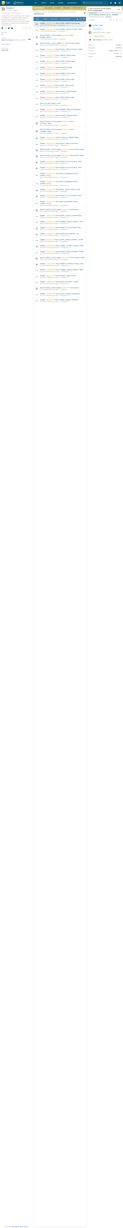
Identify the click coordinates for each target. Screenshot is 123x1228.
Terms (21, 1226)
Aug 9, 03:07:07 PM (49, 205)
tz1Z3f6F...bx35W (64, 23)
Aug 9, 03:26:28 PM (49, 169)
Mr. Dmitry (62, 137)
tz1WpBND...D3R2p (65, 109)
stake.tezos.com (39, 14)
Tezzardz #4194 (51, 221)
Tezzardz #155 (50, 239)
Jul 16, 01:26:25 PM (49, 271)
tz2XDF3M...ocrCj (73, 233)
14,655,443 (108, 17)
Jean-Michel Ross (76, 215)
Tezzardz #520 (50, 85)
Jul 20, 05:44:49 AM (49, 265)
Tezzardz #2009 (51, 79)
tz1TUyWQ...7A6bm (65, 115)
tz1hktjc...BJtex (63, 189)
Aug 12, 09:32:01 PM (49, 117)
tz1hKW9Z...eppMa (64, 300)
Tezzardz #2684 (51, 245)
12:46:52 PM (48, 31)
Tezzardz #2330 (51, 23)
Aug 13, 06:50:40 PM (49, 57)
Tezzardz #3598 (51, 294)
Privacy (26, 1226)
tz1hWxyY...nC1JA (64, 161)
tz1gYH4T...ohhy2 (64, 294)
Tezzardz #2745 (51, 195)
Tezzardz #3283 (51, 73)
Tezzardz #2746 (51, 189)
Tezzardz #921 (50, 300)
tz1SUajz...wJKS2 (78, 245)
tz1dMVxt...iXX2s (64, 61)
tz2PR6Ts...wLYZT (77, 221)
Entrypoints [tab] (77, 8)
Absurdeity (75, 300)
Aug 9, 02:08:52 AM (49, 217)
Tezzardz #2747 (51, 161)
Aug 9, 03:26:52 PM (49, 163)
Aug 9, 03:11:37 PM (49, 197)
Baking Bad (15, 1226)
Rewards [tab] (66, 8)
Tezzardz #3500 (51, 61)
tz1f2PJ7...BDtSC (79, 155)
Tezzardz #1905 (51, 115)
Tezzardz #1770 (51, 55)
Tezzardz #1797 (51, 109)
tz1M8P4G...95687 (64, 55)
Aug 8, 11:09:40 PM (49, 223)
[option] (59, 24)
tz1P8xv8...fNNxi (64, 97)
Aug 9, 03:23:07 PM (49, 185)
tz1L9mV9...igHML (77, 49)
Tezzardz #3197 (51, 91)
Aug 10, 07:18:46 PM (49, 133)
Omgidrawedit (76, 109)
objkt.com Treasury (13, 40)
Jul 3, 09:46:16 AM (49, 301)
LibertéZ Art (62, 233)
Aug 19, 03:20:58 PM (49, 45)
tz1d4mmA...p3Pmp (65, 91)
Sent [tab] (45, 19)
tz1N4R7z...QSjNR (77, 270)
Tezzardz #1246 (51, 97)
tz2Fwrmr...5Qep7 (64, 143)
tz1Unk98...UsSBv (64, 239)
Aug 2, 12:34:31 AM (49, 235)
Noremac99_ (63, 67)
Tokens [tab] (58, 8)
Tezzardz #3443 (65, 155)
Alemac (75, 115)
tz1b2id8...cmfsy (64, 79)
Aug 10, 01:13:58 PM (49, 151)
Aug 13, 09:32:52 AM (49, 111)
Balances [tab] (48, 8)
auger (73, 55)
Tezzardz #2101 (51, 263)
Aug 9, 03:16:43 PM (49, 191)
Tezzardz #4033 (51, 270)
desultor (61, 282)
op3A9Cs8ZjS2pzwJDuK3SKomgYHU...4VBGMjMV (103, 15)
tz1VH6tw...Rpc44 (74, 43)
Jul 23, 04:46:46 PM (49, 253)
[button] (18, 3)
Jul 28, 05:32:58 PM (49, 241)
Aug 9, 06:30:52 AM (49, 211)
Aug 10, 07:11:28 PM (49, 145)
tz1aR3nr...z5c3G (64, 215)
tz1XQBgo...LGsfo (64, 73)
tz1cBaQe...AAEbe (64, 29)
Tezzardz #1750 (51, 49)
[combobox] (95, 3)
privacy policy (98, 10)
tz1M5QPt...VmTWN (77, 239)
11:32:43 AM (48, 39)
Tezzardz (101, 32)
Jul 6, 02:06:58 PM (49, 283)
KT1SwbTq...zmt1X (49, 35)
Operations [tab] (38, 8)
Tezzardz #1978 (51, 67)
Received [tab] (54, 19)
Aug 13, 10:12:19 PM (49, 51)
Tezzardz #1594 (65, 209)
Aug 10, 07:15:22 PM (49, 139)
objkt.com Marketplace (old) (67, 173)
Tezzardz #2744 (51, 167)
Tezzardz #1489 (51, 215)
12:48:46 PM (48, 25)
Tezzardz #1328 (51, 233)
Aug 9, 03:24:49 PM (49, 177)
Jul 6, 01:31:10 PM (49, 295)
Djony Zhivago (75, 23)
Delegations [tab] (65, 19)
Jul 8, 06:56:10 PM (49, 277)
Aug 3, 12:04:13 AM (49, 229)
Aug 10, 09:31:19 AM (49, 157)
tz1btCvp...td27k (76, 161)
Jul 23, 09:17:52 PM (49, 247)
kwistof (76, 209)
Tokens (63, 43)
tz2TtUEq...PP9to (64, 49)
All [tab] (37, 19)
